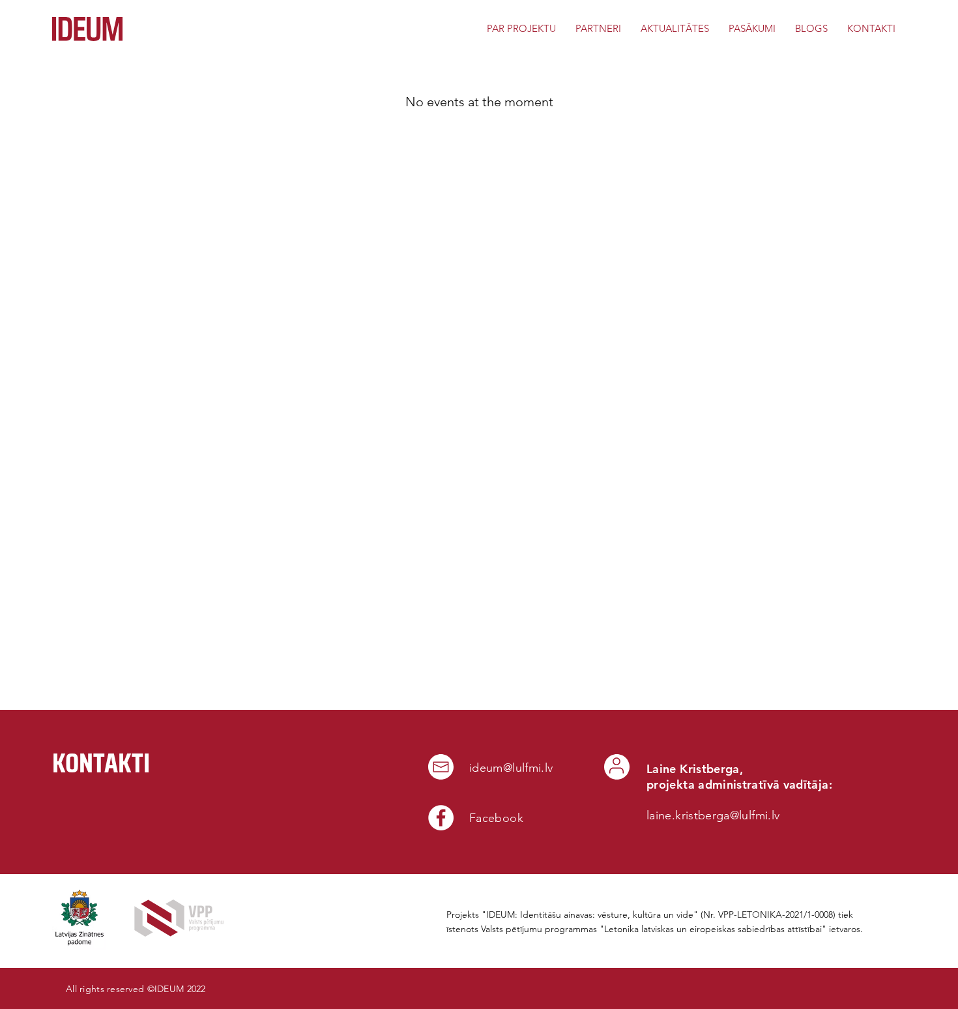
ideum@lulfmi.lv (511, 768)
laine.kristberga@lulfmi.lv (712, 815)
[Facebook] (441, 817)
